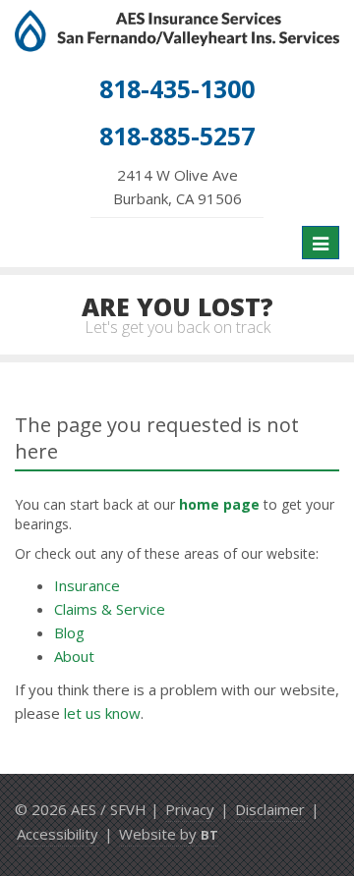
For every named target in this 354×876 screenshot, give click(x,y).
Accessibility (57, 834)
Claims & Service (109, 609)
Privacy (189, 809)
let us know (102, 713)
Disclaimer (270, 809)
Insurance (87, 585)
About (74, 656)
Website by (168, 834)
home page (219, 504)
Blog (69, 632)
